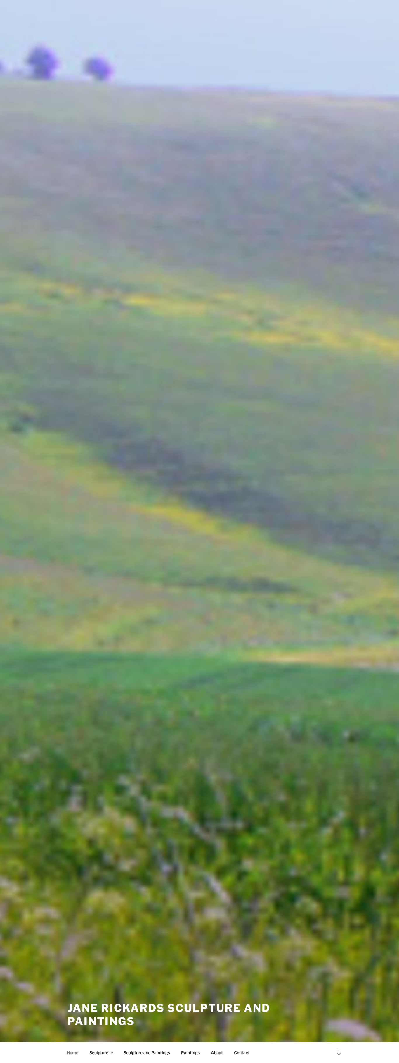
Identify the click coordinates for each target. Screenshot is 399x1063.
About (217, 1052)
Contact (242, 1052)
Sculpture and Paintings (147, 1052)
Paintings (190, 1052)
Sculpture (98, 1052)
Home (72, 1052)
